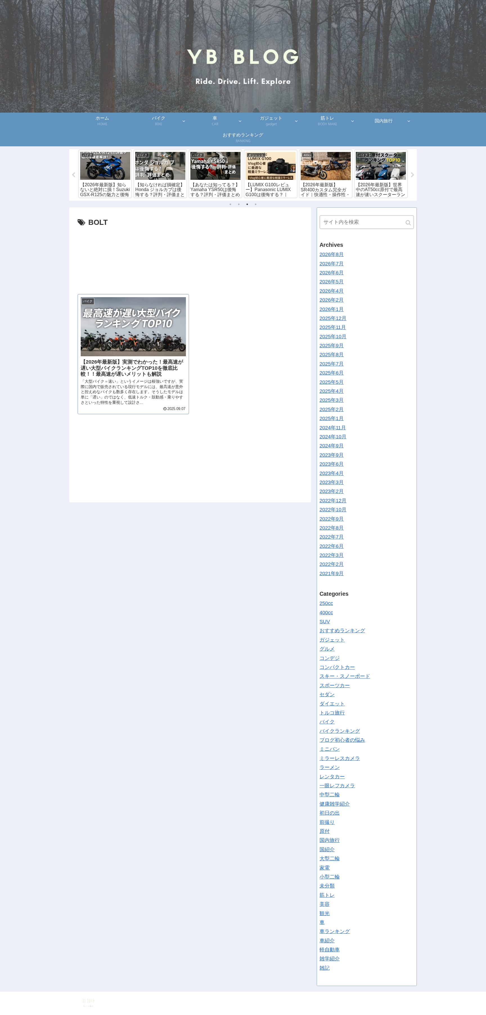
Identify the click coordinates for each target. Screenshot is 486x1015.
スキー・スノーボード (345, 676)
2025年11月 (333, 327)
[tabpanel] (105, 174)
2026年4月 (332, 291)
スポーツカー (335, 685)
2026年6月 (332, 272)
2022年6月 (332, 546)
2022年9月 (332, 518)
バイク (327, 722)
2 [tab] (239, 204)
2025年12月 (333, 318)
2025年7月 (332, 364)
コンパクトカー (337, 667)
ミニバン (330, 749)
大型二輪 (330, 858)
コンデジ (330, 658)
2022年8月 (332, 528)
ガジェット (332, 640)
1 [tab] (230, 204)
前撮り (327, 822)
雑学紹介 (330, 959)
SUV (325, 621)
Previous (73, 175)
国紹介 (327, 849)
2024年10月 (333, 437)
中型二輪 (330, 794)
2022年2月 (332, 564)
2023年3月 (332, 482)
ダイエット (332, 703)
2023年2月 (332, 491)
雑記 (325, 968)
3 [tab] (247, 204)
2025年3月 (332, 400)
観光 (325, 913)
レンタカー (332, 776)
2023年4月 (332, 473)
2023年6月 (332, 464)
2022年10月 (333, 509)
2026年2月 (332, 300)
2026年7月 (332, 263)
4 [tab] (255, 204)
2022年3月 (332, 555)
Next (412, 175)
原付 (325, 831)
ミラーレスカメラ (340, 758)
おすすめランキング (342, 630)
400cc (326, 612)
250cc (326, 603)
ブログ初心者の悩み (342, 740)
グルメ (327, 649)
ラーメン (330, 767)
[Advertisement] (190, 257)
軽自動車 (330, 950)
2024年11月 (333, 428)
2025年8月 (332, 354)
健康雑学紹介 (335, 804)
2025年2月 (332, 409)
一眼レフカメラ (337, 785)
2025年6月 (332, 373)
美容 (325, 904)
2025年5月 (332, 382)
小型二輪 (330, 877)
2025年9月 (332, 345)
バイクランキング (340, 731)
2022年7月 (332, 537)
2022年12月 (333, 500)
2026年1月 (332, 309)
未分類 (327, 886)
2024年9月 (332, 446)
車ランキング (335, 931)
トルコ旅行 (332, 713)
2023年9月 (332, 455)
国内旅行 (330, 840)
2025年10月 (333, 336)
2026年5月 (332, 281)
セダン (327, 694)
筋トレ (327, 895)
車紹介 (327, 941)
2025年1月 (332, 418)
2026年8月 (332, 254)
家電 (325, 867)
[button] (408, 223)
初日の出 (330, 813)
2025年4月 (332, 391)
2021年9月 (332, 573)
